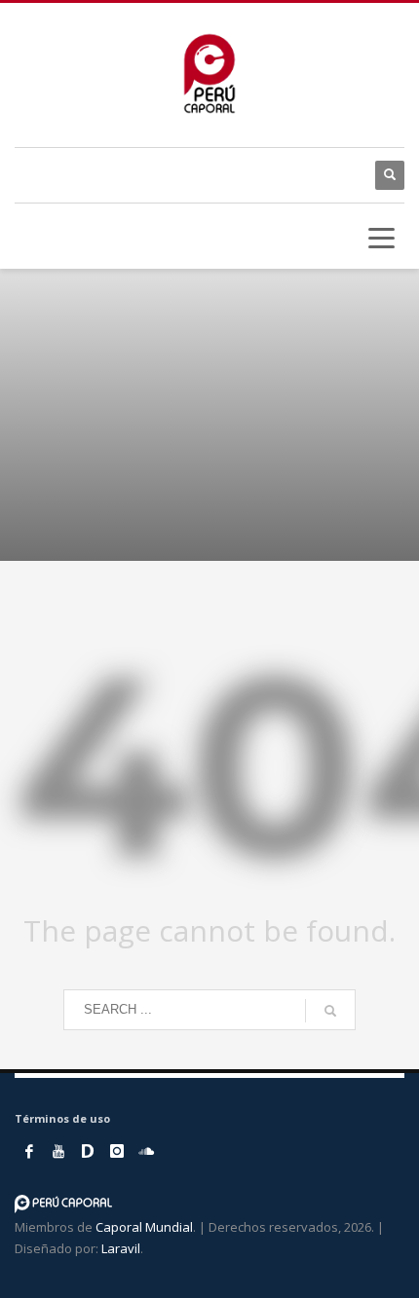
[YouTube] (58, 1151)
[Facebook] (29, 1151)
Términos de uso (62, 1118)
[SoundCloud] (146, 1151)
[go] (330, 1010)
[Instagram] (117, 1151)
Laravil (120, 1248)
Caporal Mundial (144, 1227)
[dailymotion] (87, 1151)
